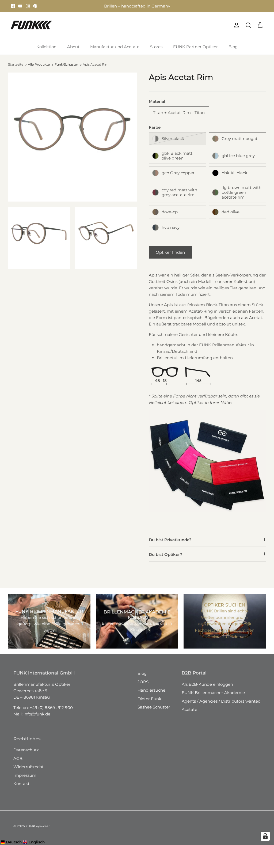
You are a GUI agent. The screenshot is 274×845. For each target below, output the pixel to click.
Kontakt (21, 783)
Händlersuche (151, 690)
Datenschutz (26, 749)
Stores (88, 6)
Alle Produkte (39, 64)
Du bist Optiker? (165, 554)
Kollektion (46, 46)
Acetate (189, 709)
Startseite (15, 65)
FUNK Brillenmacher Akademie (213, 692)
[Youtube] (20, 6)
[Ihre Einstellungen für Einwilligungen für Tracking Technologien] (265, 836)
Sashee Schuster (154, 707)
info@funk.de (37, 714)
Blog (233, 46)
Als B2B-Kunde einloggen (207, 684)
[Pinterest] (35, 6)
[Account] (235, 25)
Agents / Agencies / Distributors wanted (221, 701)
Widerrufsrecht (28, 766)
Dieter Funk (149, 698)
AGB (17, 758)
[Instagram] (28, 6)
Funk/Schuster (66, 64)
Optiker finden (170, 252)
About (73, 46)
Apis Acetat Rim (96, 65)
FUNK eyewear (37, 826)
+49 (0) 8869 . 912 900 (51, 707)
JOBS (143, 681)
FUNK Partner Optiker (195, 46)
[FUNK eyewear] (31, 25)
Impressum (24, 775)
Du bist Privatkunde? (170, 539)
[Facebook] (13, 6)
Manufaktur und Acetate (114, 46)
